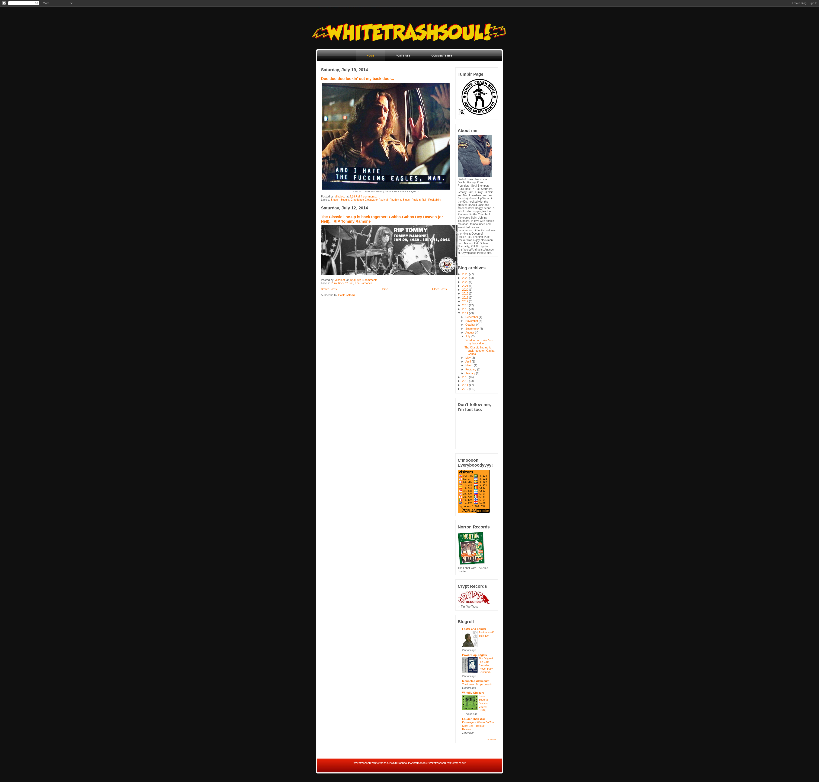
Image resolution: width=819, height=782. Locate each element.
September (472, 328)
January (470, 373)
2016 (465, 305)
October (470, 324)
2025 (465, 278)
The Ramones (363, 283)
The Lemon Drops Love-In (477, 684)
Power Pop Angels (474, 655)
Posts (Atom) (346, 295)
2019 (465, 293)
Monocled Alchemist (475, 681)
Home (370, 55)
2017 (465, 301)
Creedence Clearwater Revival (369, 199)
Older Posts (439, 289)
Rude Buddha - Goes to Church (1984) (484, 703)
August (470, 332)
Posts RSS (403, 55)
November (472, 320)
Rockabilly (434, 199)
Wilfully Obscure (473, 692)
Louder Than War (473, 719)
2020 (465, 289)
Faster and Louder (474, 629)
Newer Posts (329, 289)
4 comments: (369, 196)
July (468, 336)
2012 (465, 381)
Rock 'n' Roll (419, 199)
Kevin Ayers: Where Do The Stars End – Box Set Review (478, 726)
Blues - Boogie (340, 199)
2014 (465, 313)
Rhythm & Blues (399, 199)
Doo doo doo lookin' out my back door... (357, 79)
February (471, 369)
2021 (465, 285)
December (472, 317)
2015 (465, 309)
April (468, 361)
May (468, 357)
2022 (465, 282)
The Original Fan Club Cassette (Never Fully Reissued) (486, 665)
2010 (465, 388)
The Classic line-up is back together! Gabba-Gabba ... (480, 350)
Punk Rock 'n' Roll (342, 283)
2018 (465, 297)
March (469, 365)
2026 (465, 274)
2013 (465, 377)
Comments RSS (441, 55)
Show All (491, 739)
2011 (465, 385)
